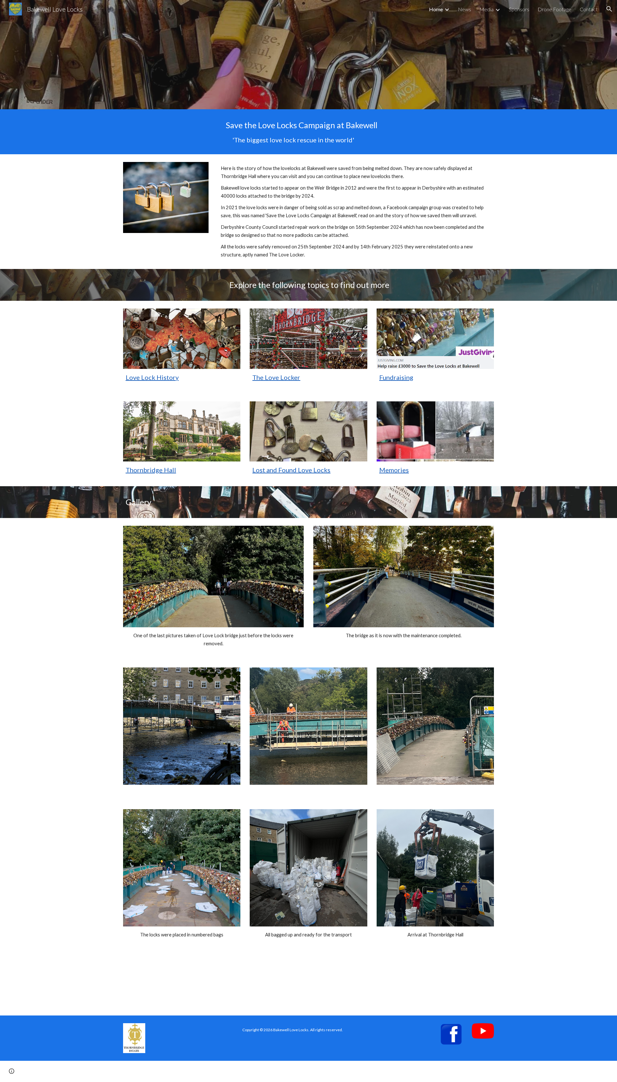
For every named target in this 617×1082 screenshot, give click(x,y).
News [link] (464, 9)
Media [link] (486, 9)
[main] (292, 132)
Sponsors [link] (519, 9)
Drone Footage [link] (554, 9)
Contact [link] (589, 9)
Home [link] (436, 9)
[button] (609, 9)
